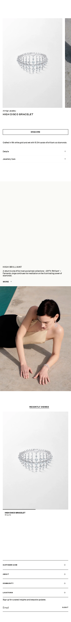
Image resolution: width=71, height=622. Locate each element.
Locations (8, 592)
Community (8, 583)
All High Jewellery (9, 111)
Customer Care (10, 565)
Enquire (35, 132)
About (6, 574)
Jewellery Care (9, 159)
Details (6, 151)
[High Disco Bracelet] (35, 461)
